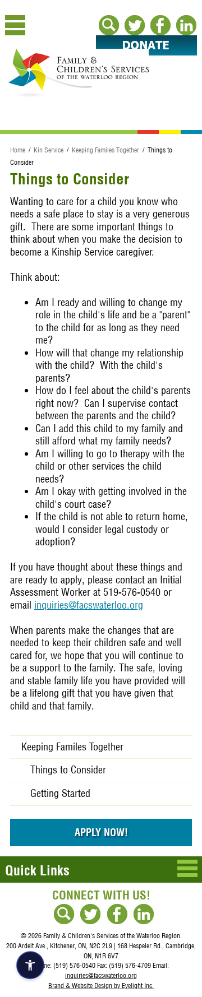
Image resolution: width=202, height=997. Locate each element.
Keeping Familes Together (105, 150)
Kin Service (48, 150)
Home (17, 150)
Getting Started (60, 793)
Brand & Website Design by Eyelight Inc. (101, 985)
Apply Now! (101, 832)
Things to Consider (68, 769)
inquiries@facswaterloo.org (88, 605)
